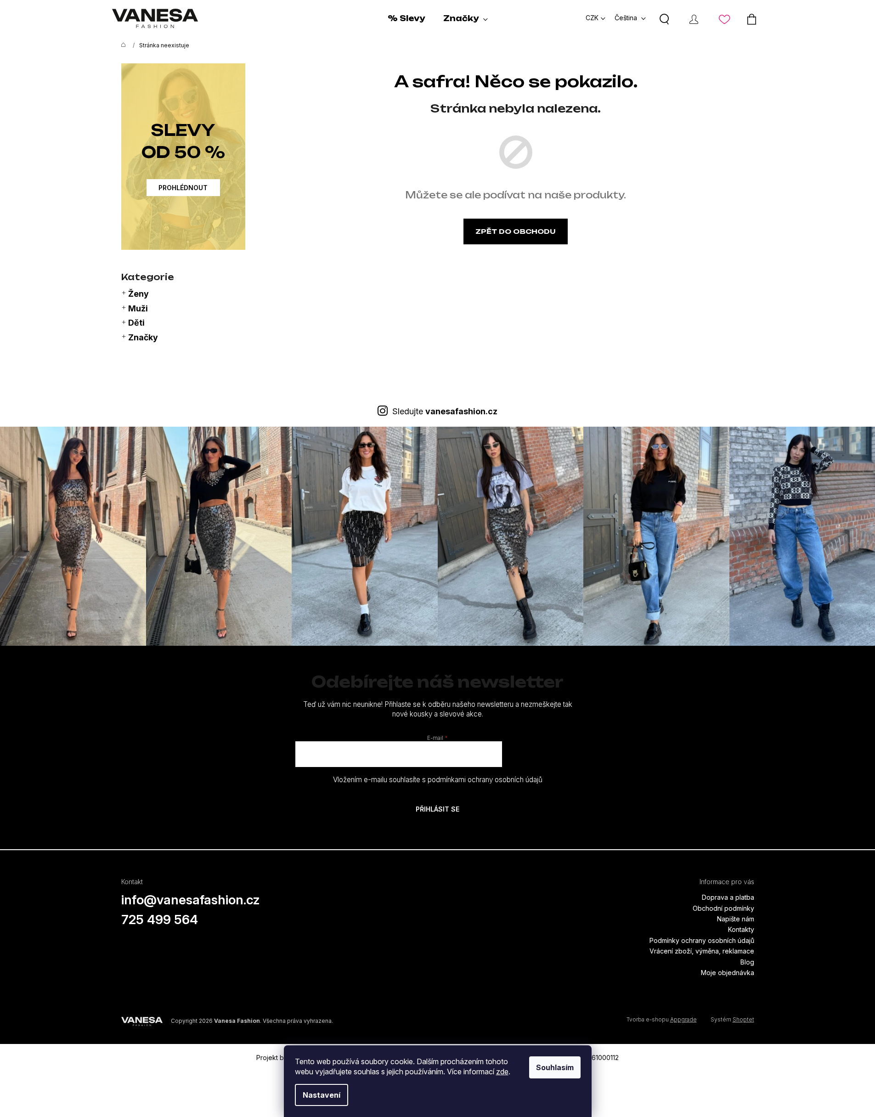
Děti (136, 322)
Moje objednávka (727, 972)
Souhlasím (555, 1067)
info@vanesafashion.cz (190, 900)
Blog (747, 962)
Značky (143, 337)
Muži (138, 308)
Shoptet (743, 1019)
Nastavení (321, 1095)
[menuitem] (406, 18)
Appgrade (683, 1019)
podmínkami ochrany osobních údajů (485, 779)
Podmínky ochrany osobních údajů (701, 940)
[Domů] (121, 45)
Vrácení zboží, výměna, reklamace (701, 951)
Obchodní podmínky (723, 908)
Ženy (138, 294)
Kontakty (741, 929)
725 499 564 (159, 919)
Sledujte (444, 411)
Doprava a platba (728, 897)
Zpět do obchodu (515, 231)
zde (502, 1071)
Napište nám (735, 919)
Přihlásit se (437, 809)
